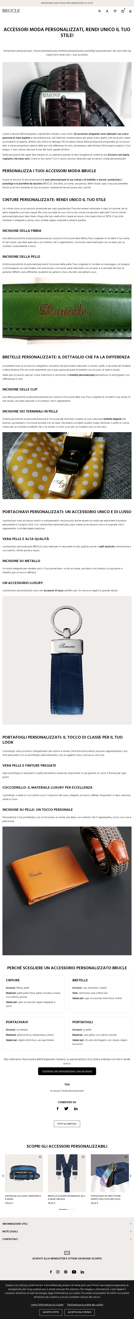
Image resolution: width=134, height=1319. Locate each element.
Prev (3, 1176)
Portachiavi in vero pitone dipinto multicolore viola (106, 1197)
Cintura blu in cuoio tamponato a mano (23, 1197)
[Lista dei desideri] (115, 11)
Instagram (57, 1272)
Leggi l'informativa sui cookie (47, 1305)
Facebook (51, 1272)
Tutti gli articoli (67, 1124)
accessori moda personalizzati (67, 1091)
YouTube (74, 1272)
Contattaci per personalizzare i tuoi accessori (67, 1071)
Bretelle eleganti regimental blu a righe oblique (66, 1197)
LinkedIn (82, 1272)
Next (130, 1176)
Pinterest (65, 1272)
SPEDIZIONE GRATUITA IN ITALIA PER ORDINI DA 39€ (67, 3)
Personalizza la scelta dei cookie (85, 1305)
